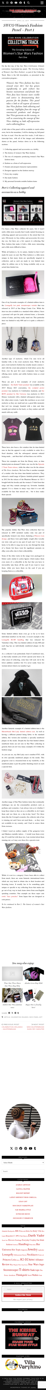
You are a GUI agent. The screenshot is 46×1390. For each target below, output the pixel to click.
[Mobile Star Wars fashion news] (12, 995)
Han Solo (33, 1245)
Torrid (29, 1275)
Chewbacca (23, 1236)
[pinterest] (25, 1148)
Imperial (24, 1250)
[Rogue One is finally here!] (33, 995)
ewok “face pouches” (10, 896)
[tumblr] (24, 3)
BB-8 (17, 1230)
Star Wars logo (36, 1264)
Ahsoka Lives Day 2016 (33, 983)
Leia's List (23, 1201)
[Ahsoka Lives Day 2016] (33, 974)
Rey (11, 1264)
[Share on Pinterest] (15, 1013)
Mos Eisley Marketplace (23, 1206)
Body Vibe (37, 1231)
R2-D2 (24, 1259)
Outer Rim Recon (23, 1214)
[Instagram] (7, 3)
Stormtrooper (11, 1270)
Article (7, 1017)
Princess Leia (9, 1259)
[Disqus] (23, 1066)
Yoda (40, 1275)
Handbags (24, 1244)
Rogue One (17, 1265)
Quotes (18, 1260)
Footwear (15, 1244)
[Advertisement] (23, 934)
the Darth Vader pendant (20, 384)
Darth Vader (36, 1235)
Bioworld (23, 1231)
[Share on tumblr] (18, 1013)
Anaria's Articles (23, 1185)
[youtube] (30, 1148)
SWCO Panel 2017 (35, 1017)
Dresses (11, 1240)
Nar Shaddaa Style (23, 1210)
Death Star (5, 1240)
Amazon (4, 1231)
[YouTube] (16, 3)
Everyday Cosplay (29, 1240)
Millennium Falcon (20, 1255)
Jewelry (33, 1249)
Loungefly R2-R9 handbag (13, 639)
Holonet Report (23, 1193)
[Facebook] (20, 3)
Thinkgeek (21, 1275)
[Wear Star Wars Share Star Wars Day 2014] (12, 974)
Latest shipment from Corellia (23, 1197)
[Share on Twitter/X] (12, 1013)
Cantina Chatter (23, 1189)
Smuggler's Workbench (23, 1218)
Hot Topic (16, 1249)
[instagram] (16, 1148)
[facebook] (20, 1148)
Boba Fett (29, 1231)
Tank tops (34, 1270)
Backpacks (11, 1231)
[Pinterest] (11, 3)
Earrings (18, 1240)
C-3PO (16, 1235)
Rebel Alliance (36, 1259)
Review (6, 1264)
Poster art (41, 1255)
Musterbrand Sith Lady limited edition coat (18, 731)
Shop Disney (24, 1265)
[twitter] (11, 1148)
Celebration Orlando (19, 1017)
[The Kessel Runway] (23, 8)
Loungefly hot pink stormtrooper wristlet (21, 305)
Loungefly (8, 1254)
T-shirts (24, 1269)
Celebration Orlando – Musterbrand (12, 1026)
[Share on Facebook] (9, 1013)
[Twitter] (3, 3)
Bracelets (9, 1235)
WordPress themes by (23, 1387)
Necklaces (32, 1254)
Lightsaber (41, 1250)
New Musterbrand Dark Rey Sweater (35, 1026)
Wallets (35, 1274)
